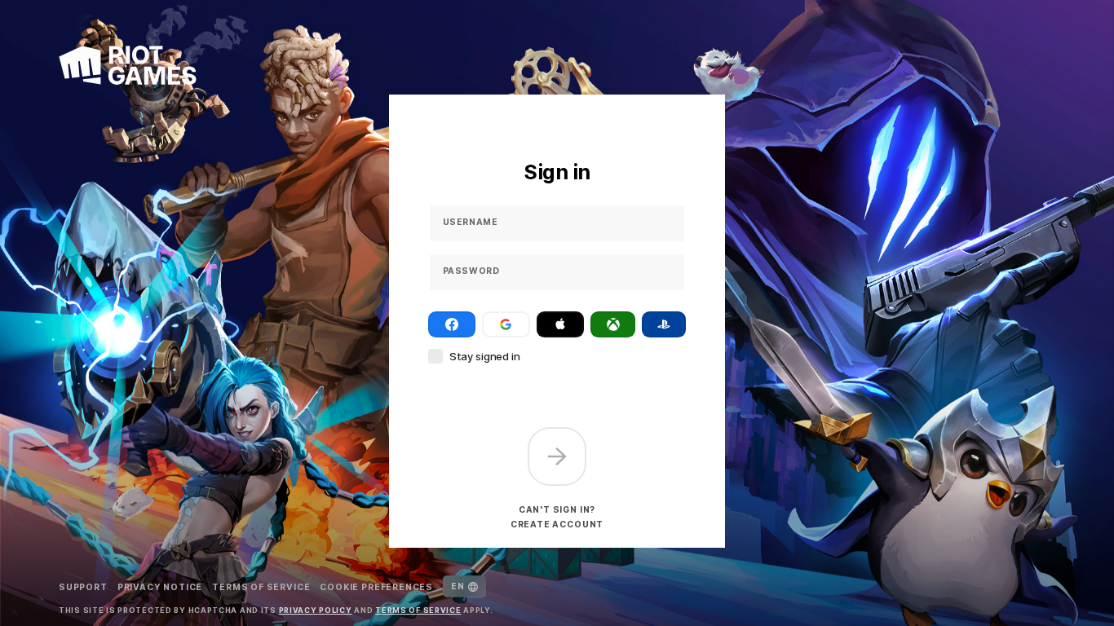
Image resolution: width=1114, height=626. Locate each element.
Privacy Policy (315, 610)
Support (83, 587)
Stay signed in (484, 356)
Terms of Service (261, 587)
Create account (557, 524)
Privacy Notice (159, 587)
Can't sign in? (557, 509)
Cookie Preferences (376, 587)
